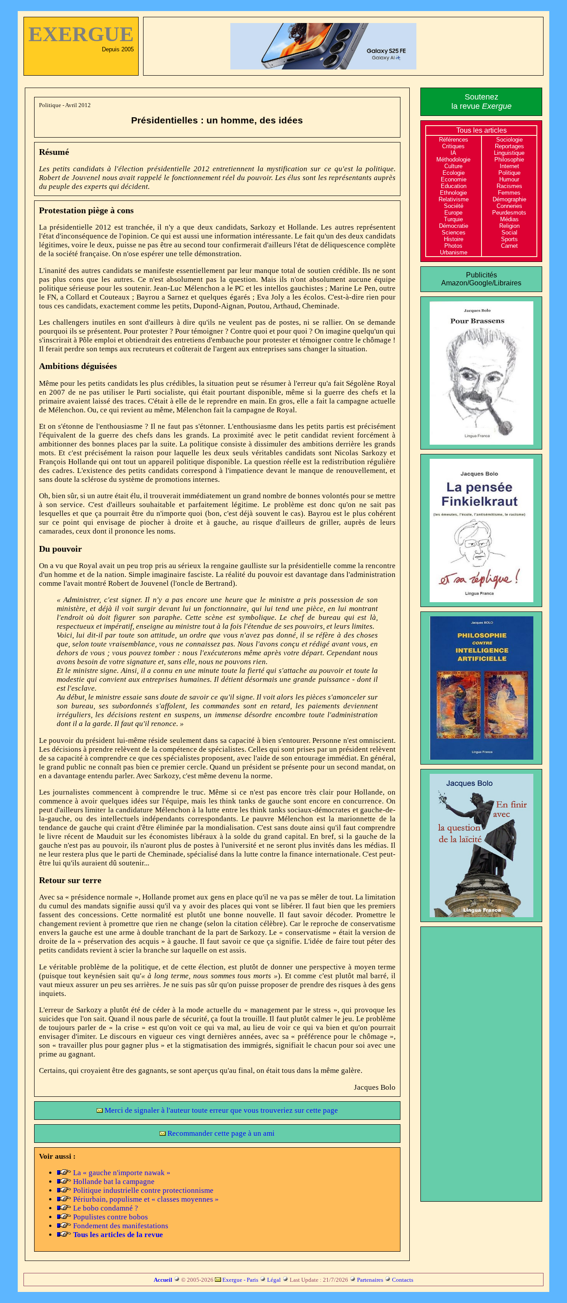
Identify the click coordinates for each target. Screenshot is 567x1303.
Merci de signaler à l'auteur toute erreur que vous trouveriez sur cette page (220, 1110)
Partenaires (370, 1279)
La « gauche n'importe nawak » (122, 1172)
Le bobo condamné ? (105, 1208)
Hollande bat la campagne (114, 1181)
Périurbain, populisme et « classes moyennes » (146, 1199)
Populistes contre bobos (110, 1217)
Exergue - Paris (240, 1279)
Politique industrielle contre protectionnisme (143, 1190)
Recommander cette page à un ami (220, 1133)
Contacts (402, 1279)
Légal (274, 1279)
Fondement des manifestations (120, 1226)
